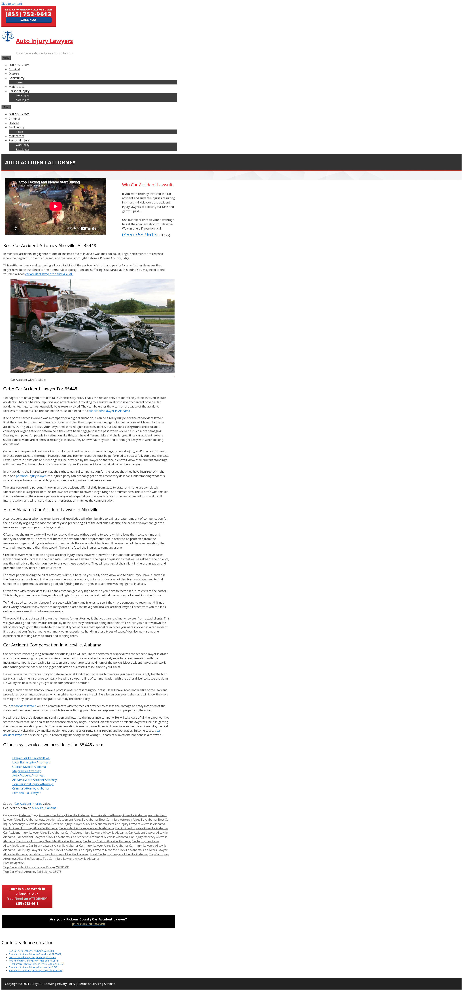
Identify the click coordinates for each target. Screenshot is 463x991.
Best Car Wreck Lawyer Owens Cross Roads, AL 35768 (36, 963)
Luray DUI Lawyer (42, 984)
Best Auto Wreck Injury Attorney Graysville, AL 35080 (35, 970)
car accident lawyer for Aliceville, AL (49, 274)
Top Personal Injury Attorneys (33, 784)
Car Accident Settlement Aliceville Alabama (99, 837)
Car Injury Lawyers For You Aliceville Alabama (47, 850)
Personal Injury (19, 91)
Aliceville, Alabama (44, 808)
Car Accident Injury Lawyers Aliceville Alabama (96, 833)
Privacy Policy (66, 984)
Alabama (25, 815)
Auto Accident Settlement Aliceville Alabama (68, 820)
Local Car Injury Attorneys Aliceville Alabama (58, 854)
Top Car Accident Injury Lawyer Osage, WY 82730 (36, 867)
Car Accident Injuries (28, 804)
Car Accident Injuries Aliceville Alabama (141, 828)
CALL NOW (29, 19)
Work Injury (22, 95)
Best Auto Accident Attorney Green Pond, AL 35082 (35, 954)
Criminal (14, 69)
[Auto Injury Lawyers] (8, 41)
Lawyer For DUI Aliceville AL (31, 758)
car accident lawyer (23, 706)
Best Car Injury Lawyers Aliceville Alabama (136, 824)
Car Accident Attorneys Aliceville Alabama (86, 828)
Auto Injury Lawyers (44, 41)
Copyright (12, 984)
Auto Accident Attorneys (28, 775)
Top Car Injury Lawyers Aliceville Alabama (71, 859)
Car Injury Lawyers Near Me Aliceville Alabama (110, 850)
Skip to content (11, 4)
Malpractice (16, 87)
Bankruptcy (16, 78)
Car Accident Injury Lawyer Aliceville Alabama (33, 833)
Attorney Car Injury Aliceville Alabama (64, 815)
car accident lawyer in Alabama (109, 411)
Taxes (19, 82)
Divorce (14, 74)
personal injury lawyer (31, 476)
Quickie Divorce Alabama (29, 767)
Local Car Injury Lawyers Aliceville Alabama (119, 854)
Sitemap (109, 984)
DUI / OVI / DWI (19, 65)
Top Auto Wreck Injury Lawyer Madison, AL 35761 (34, 960)
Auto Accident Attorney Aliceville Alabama (119, 815)
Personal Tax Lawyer (26, 793)
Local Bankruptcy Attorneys (31, 762)
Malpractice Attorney (26, 771)
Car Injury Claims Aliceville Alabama (106, 841)
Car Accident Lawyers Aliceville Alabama (43, 837)
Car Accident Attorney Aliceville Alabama (30, 828)
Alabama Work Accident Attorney (34, 780)
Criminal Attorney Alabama (30, 788)
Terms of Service (89, 984)
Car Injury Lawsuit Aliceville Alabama (53, 846)
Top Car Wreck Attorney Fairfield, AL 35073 (32, 872)
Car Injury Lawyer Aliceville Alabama (103, 846)
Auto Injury (22, 99)
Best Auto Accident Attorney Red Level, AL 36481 (34, 967)
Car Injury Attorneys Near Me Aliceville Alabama (48, 841)
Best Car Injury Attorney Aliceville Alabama (128, 820)
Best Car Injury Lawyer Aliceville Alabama (79, 824)
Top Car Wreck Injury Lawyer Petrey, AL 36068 (32, 957)
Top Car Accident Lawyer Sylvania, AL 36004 (31, 950)
